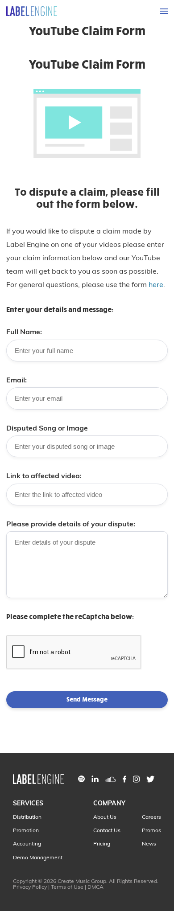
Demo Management (37, 857)
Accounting (27, 843)
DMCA (95, 886)
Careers (151, 816)
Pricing (101, 843)
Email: (16, 380)
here (156, 284)
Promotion (26, 830)
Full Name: (24, 332)
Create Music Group (82, 881)
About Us (104, 816)
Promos (151, 830)
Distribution (27, 816)
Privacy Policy (30, 886)
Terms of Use (67, 886)
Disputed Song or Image (47, 428)
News (149, 843)
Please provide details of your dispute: (70, 524)
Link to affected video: (43, 476)
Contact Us (106, 830)
